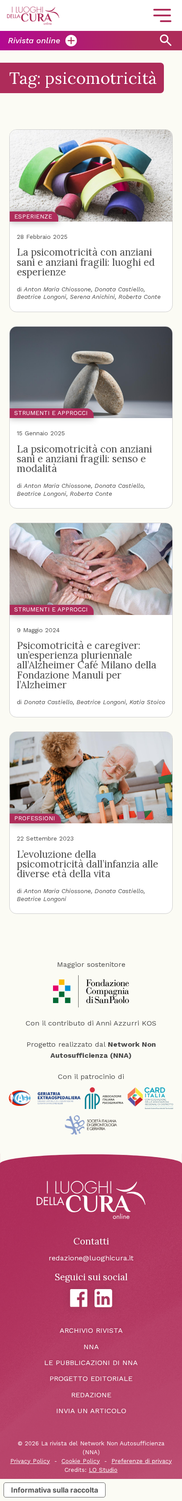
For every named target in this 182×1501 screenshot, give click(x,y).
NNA (91, 1347)
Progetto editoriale (91, 1378)
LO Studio (103, 1470)
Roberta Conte (139, 296)
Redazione (91, 1395)
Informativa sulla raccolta (54, 1490)
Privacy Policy (30, 1461)
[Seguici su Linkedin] (103, 1298)
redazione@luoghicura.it (91, 1258)
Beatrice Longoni (41, 296)
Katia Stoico (147, 701)
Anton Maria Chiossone (57, 289)
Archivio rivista (91, 1330)
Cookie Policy (80, 1461)
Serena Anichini (92, 296)
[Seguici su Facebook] (78, 1298)
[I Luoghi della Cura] (33, 16)
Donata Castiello (119, 289)
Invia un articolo (91, 1411)
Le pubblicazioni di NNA (91, 1362)
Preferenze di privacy (141, 1461)
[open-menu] (162, 15)
